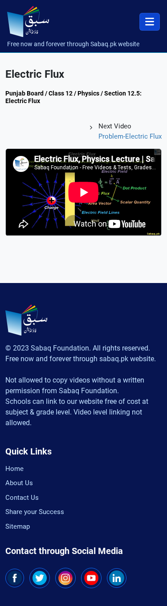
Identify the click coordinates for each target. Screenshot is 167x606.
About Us (19, 483)
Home (14, 469)
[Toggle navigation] (149, 22)
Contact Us (22, 498)
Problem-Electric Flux (130, 136)
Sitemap (17, 526)
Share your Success (34, 512)
